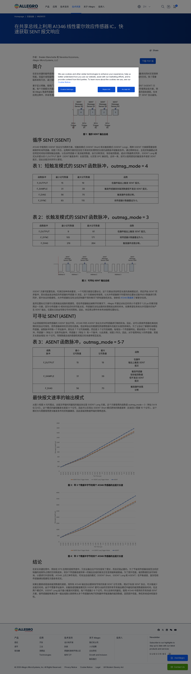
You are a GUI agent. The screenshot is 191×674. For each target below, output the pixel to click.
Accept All (126, 89)
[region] (96, 82)
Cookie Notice (64, 82)
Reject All (106, 89)
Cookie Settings (67, 89)
